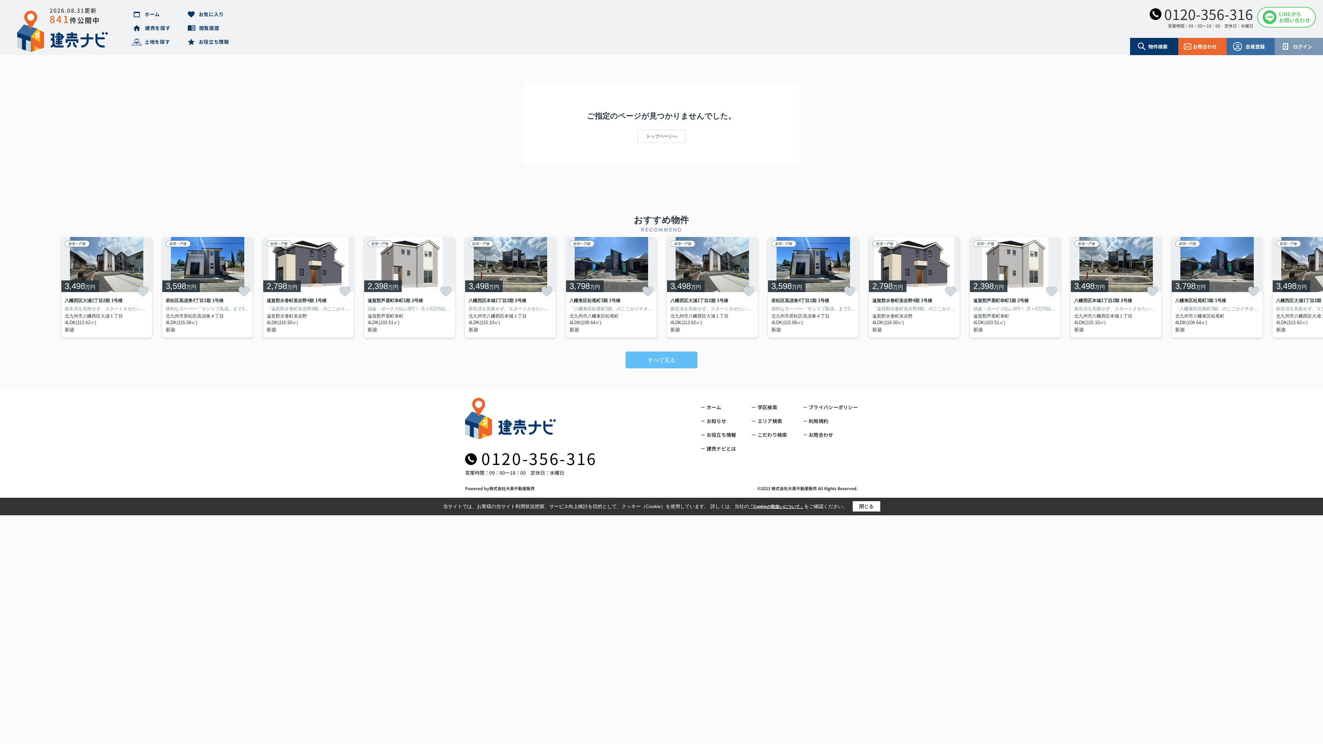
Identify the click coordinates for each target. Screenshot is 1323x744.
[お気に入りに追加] (142, 291)
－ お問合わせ (818, 434)
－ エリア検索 (766, 420)
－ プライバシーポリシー (830, 407)
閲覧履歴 (209, 27)
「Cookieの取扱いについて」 (776, 506)
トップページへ (661, 136)
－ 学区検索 (764, 407)
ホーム (152, 14)
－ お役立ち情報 (718, 434)
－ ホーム (710, 407)
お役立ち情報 (214, 41)
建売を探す (158, 27)
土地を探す (157, 41)
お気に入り (211, 14)
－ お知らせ (713, 420)
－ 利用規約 (816, 420)
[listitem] (510, 287)
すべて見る (661, 360)
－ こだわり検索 (769, 434)
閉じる (866, 506)
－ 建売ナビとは (718, 448)
